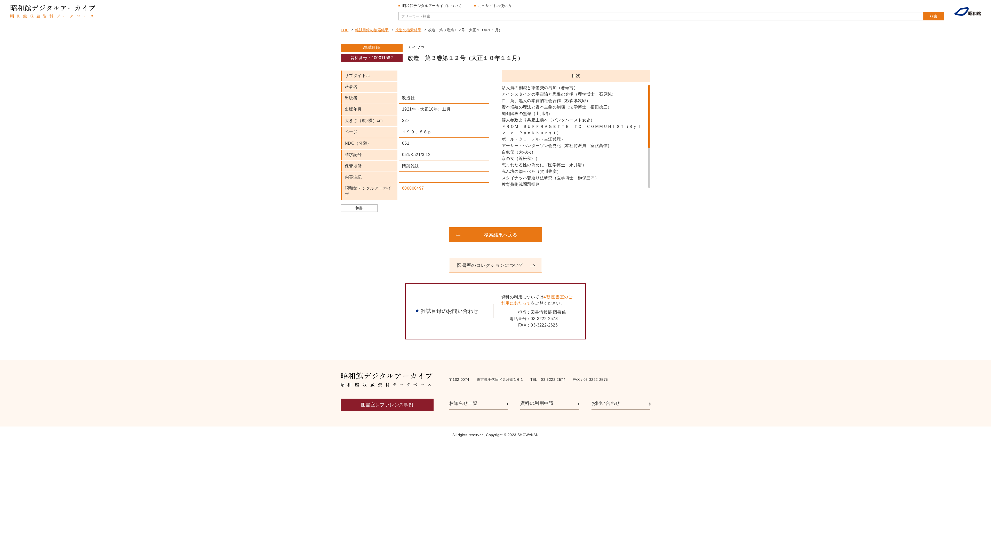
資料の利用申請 (537, 403)
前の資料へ (382, 234)
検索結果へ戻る (500, 234)
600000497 (413, 188)
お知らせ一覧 (463, 403)
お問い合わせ (606, 403)
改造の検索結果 (408, 30)
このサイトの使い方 (495, 6)
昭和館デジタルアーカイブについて (432, 6)
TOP (344, 30)
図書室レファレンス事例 (387, 404)
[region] (576, 136)
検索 (933, 16)
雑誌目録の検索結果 (372, 30)
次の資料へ (609, 234)
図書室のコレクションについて (490, 265)
